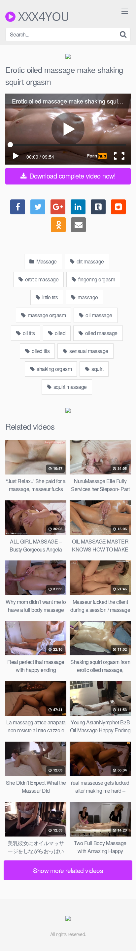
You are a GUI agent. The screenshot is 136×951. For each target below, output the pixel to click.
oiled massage (101, 333)
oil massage (98, 315)
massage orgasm (46, 315)
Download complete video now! (72, 176)
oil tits (28, 333)
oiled (59, 333)
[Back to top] (124, 936)
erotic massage (41, 279)
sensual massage (88, 351)
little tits (49, 297)
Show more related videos (68, 870)
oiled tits (40, 351)
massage (87, 297)
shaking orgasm (54, 369)
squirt (97, 369)
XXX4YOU (42, 17)
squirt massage (69, 387)
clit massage (89, 261)
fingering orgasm (96, 279)
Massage (46, 261)
